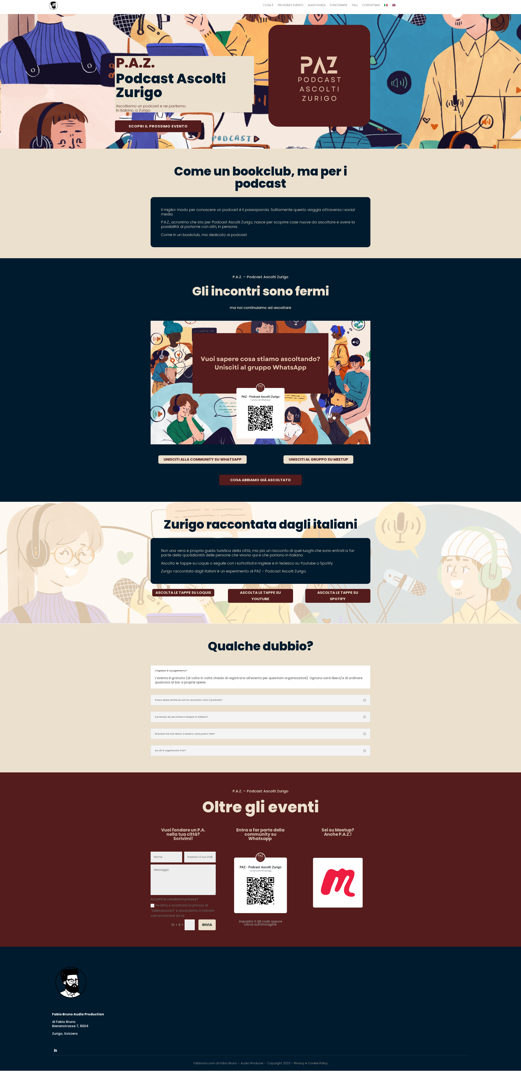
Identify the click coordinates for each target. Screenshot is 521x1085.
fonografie (338, 5)
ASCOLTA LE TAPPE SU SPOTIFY (337, 595)
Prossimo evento (290, 5)
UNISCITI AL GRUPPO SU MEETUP (318, 459)
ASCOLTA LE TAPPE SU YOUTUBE (260, 595)
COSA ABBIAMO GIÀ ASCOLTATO (260, 479)
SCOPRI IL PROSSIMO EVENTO (158, 126)
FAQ (355, 5)
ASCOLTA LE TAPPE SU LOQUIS (183, 592)
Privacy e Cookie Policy (311, 1063)
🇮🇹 (385, 5)
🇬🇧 (393, 5)
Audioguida (316, 5)
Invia (207, 924)
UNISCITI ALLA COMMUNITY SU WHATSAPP (203, 459)
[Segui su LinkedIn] (55, 1050)
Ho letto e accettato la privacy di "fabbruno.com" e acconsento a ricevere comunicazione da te (182, 910)
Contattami (371, 5)
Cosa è (268, 5)
